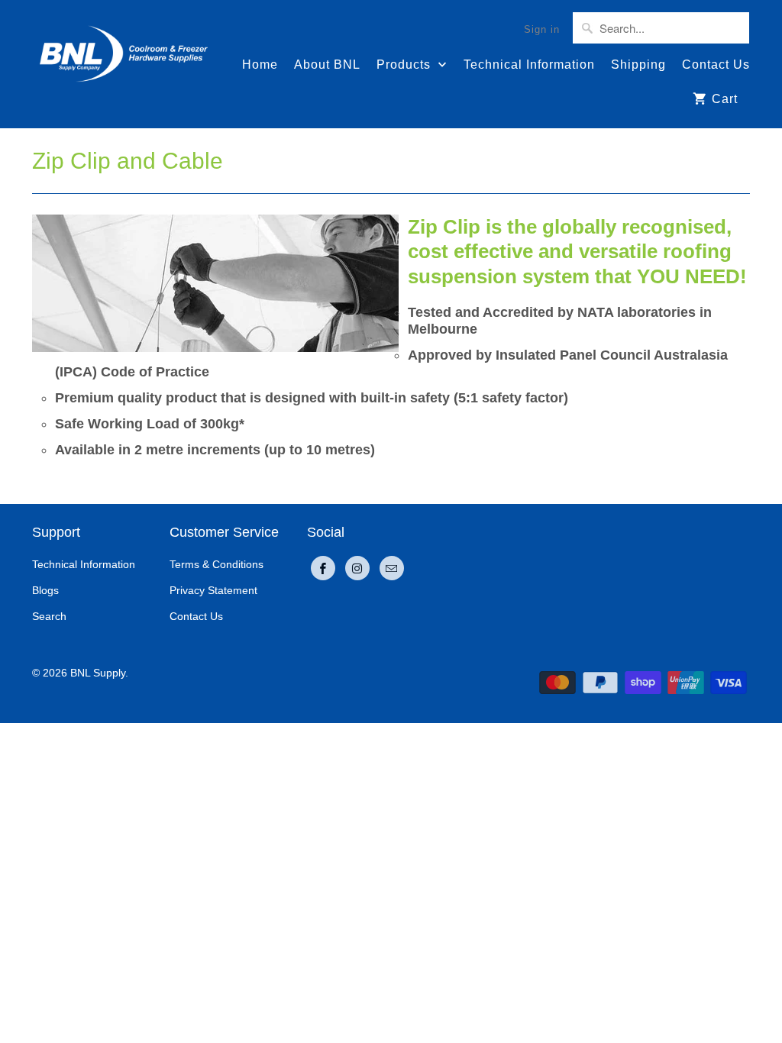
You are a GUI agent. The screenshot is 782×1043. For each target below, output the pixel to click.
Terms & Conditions (216, 564)
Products (405, 64)
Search (49, 616)
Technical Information (529, 64)
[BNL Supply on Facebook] (323, 568)
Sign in (542, 29)
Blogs (45, 590)
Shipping (638, 64)
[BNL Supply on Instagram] (357, 568)
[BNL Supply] (124, 46)
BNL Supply (97, 673)
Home (260, 64)
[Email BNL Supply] (392, 568)
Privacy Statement (213, 590)
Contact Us (716, 64)
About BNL (327, 64)
